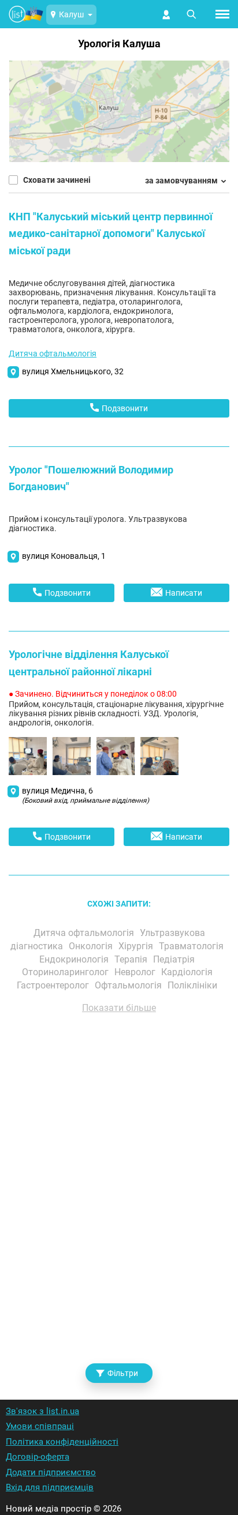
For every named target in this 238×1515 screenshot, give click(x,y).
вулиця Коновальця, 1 (64, 556)
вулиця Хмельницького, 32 (73, 371)
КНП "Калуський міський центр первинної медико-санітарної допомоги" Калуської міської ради (111, 233)
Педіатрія (175, 959)
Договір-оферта (37, 1457)
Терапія (132, 959)
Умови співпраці (40, 1426)
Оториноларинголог (66, 972)
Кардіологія (188, 972)
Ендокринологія (75, 959)
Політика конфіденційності (62, 1442)
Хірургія (136, 946)
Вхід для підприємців (50, 1487)
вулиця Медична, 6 (85, 795)
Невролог (136, 972)
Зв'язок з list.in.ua (42, 1411)
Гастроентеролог (54, 985)
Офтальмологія (129, 985)
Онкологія (92, 946)
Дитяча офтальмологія (52, 353)
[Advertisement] (119, 1191)
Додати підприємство (51, 1472)
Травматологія (192, 946)
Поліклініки (194, 985)
